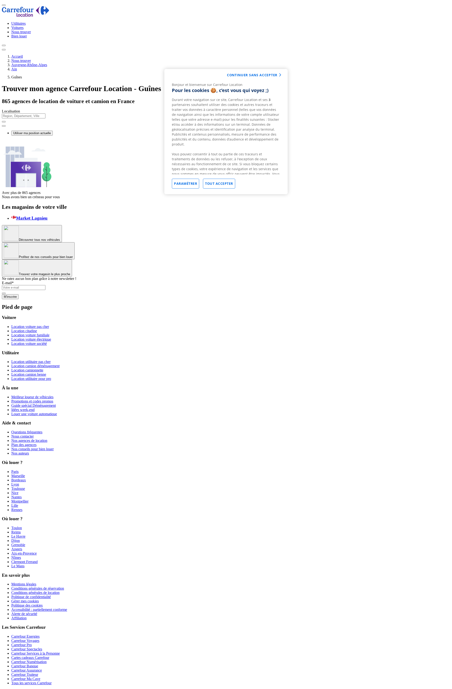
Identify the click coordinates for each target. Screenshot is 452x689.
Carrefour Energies (25, 636)
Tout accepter (219, 183)
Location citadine (24, 331)
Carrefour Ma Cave (25, 679)
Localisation (11, 111)
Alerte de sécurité (24, 614)
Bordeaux (18, 480)
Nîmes (16, 558)
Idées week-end (23, 410)
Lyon (15, 484)
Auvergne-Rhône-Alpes (29, 65)
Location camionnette (27, 370)
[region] (226, 131)
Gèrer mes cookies (25, 601)
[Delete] (4, 121)
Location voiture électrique (31, 339)
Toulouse (18, 489)
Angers (16, 549)
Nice (14, 493)
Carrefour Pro (21, 645)
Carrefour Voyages (25, 641)
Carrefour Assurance (26, 670)
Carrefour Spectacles (26, 649)
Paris (15, 472)
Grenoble (18, 545)
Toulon (16, 528)
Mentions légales (23, 584)
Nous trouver (21, 32)
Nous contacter (22, 436)
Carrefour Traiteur (24, 675)
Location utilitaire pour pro (31, 379)
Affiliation (19, 618)
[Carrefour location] (25, 15)
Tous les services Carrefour (31, 683)
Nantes (16, 497)
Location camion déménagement (35, 366)
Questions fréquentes (26, 432)
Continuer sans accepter (252, 75)
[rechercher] (4, 126)
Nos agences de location (29, 441)
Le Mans (17, 566)
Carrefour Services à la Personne (35, 653)
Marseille (18, 476)
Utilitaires (18, 23)
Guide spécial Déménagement (33, 405)
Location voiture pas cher (30, 327)
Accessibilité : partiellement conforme (39, 610)
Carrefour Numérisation (29, 662)
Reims (16, 532)
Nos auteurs (20, 453)
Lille (14, 506)
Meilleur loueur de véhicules (32, 397)
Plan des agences (23, 445)
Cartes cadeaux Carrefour (30, 658)
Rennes (16, 510)
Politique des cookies (27, 605)
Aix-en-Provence (24, 553)
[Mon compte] (4, 45)
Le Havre (18, 536)
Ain (14, 69)
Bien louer (19, 36)
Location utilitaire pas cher (31, 362)
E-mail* (8, 283)
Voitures (17, 28)
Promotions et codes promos (32, 401)
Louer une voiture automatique (34, 414)
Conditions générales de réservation (37, 588)
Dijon (15, 541)
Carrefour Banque (24, 666)
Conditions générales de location (35, 593)
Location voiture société (29, 344)
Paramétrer (185, 183)
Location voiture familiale (30, 335)
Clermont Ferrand (24, 562)
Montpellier (19, 501)
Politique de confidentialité (31, 597)
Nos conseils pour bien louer (32, 449)
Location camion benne (28, 374)
